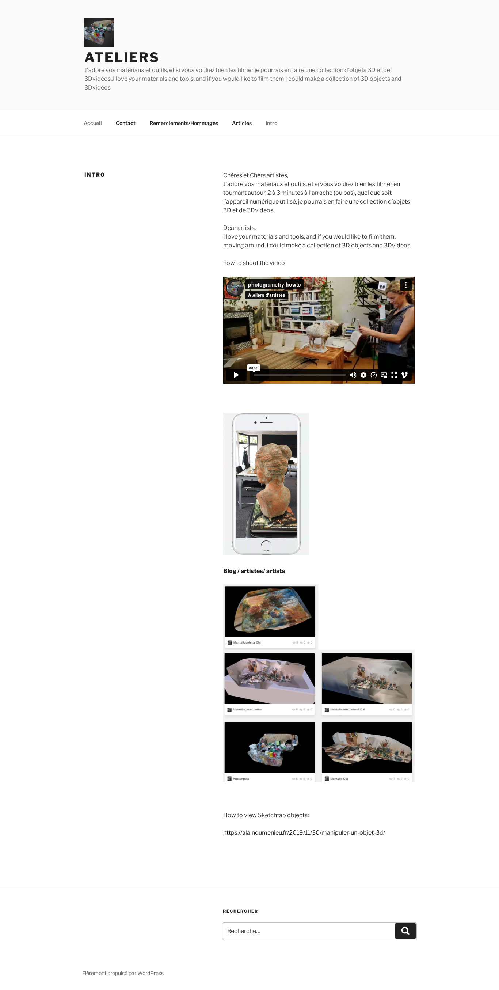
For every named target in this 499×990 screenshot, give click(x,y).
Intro (271, 123)
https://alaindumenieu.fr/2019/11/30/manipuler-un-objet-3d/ (304, 832)
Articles (242, 123)
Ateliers (122, 57)
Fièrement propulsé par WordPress (123, 973)
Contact (126, 123)
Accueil (93, 123)
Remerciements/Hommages (183, 123)
